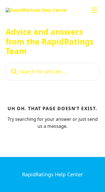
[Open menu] (94, 10)
